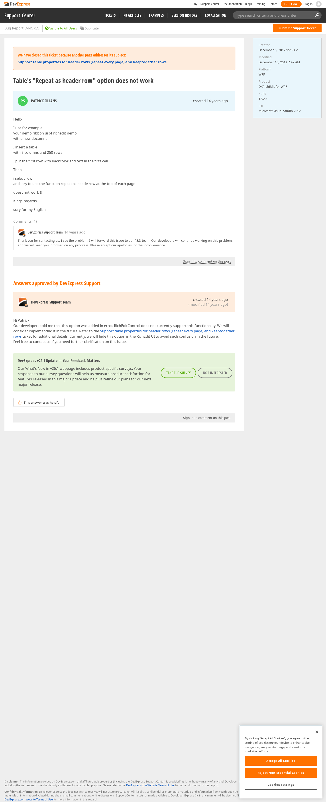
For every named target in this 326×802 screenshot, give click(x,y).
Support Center (209, 4)
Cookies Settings (281, 785)
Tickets (110, 15)
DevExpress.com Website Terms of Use (150, 785)
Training (260, 4)
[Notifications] (319, 4)
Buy (194, 4)
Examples (156, 15)
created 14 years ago (210, 100)
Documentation (232, 4)
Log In (308, 4)
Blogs (248, 4)
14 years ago (75, 232)
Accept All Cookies (280, 761)
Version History (184, 15)
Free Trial (291, 4)
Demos (273, 4)
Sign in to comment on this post (207, 261)
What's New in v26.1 (42, 368)
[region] (280, 761)
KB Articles (132, 15)
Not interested (215, 372)
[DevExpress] (17, 4)
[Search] (317, 15)
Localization (215, 15)
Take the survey (178, 372)
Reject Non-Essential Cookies (281, 773)
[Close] (317, 732)
